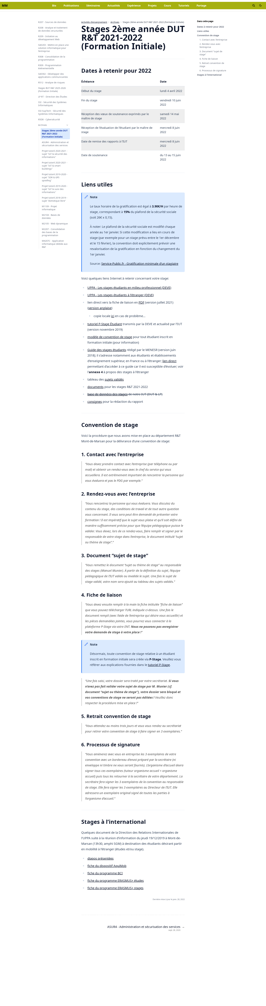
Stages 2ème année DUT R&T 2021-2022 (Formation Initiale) (55, 133)
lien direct (169, 361)
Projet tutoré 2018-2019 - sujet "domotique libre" (54, 199)
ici (112, 316)
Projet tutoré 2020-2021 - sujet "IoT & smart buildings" (54, 165)
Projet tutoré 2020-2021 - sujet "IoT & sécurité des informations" (54, 153)
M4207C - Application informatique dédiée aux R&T (54, 243)
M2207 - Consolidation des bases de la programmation (53, 232)
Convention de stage (208, 35)
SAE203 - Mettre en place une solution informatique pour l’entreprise (53, 48)
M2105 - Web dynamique (55, 223)
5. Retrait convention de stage (212, 65)
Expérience (134, 5)
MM (5, 5)
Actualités (113, 5)
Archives (42, 125)
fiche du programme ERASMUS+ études (115, 880)
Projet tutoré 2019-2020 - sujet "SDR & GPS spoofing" (54, 177)
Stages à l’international (209, 74)
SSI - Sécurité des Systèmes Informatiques (52, 104)
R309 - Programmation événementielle (49, 67)
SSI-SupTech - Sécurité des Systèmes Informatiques (52, 112)
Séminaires (93, 5)
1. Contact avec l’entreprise (213, 39)
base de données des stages (107, 394)
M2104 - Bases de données (51, 216)
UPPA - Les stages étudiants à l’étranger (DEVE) (120, 295)
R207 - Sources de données (52, 22)
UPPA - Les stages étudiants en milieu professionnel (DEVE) (129, 288)
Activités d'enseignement (94, 22)
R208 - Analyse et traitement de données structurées (52, 29)
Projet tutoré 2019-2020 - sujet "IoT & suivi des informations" (54, 189)
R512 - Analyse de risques (51, 82)
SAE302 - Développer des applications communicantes (53, 75)
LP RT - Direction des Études (52, 96)
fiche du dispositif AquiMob (106, 866)
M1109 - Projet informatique (49, 208)
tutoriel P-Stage (159, 665)
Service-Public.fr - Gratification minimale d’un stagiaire (139, 264)
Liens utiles (203, 31)
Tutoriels (183, 5)
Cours (167, 5)
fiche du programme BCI (105, 873)
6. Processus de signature (213, 70)
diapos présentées (100, 858)
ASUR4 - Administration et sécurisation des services (55, 144)
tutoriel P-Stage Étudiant (104, 324)
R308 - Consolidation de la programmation (51, 58)
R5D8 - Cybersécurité (49, 119)
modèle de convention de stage (109, 337)
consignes (94, 402)
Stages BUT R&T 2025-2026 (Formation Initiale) (52, 90)
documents (95, 387)
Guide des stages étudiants (106, 350)
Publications (71, 5)
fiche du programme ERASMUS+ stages (115, 888)
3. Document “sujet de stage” (211, 53)
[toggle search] (254, 5)
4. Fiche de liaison (209, 58)
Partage (201, 5)
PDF (141, 302)
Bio (54, 5)
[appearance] (260, 5)
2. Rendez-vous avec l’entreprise (210, 46)
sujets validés (114, 379)
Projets (152, 5)
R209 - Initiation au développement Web (49, 38)
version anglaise (99, 308)
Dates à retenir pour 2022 (210, 26)
